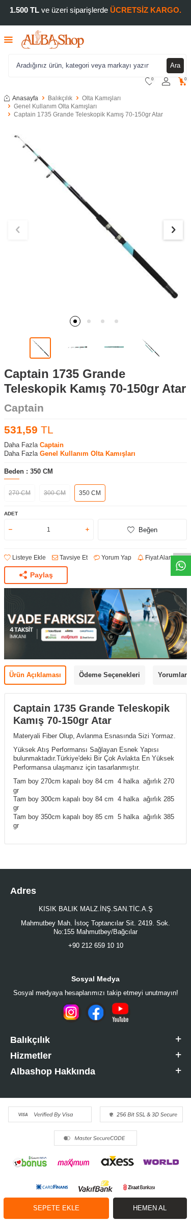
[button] (75, 321)
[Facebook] (96, 1012)
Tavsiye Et (73, 557)
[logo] (53, 40)
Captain (24, 408)
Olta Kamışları (101, 98)
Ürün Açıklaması (35, 675)
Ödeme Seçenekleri (109, 675)
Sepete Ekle (56, 1208)
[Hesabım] (166, 81)
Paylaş (41, 575)
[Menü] (8, 39)
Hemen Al (150, 1208)
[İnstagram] (71, 1012)
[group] (95, 218)
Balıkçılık (60, 98)
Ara (175, 65)
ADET (11, 513)
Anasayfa (25, 98)
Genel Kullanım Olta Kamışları (55, 106)
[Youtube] (120, 1012)
